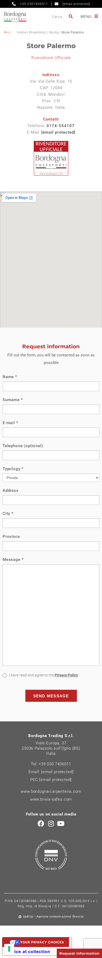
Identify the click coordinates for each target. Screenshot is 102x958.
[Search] (71, 17)
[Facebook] (41, 823)
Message (13, 559)
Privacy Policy (66, 675)
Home (22, 32)
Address (11, 490)
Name (10, 376)
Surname (13, 399)
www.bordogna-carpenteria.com (51, 791)
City (8, 513)
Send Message (51, 696)
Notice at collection (28, 951)
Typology (13, 468)
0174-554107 (61, 125)
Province (11, 536)
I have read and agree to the (43, 675)
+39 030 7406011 (55, 764)
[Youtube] (61, 823)
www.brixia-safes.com (51, 799)
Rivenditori (37, 32)
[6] (9, 949)
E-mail (10, 422)
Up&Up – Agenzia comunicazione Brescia (53, 916)
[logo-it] (15, 17)
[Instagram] (51, 823)
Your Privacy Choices (42, 942)
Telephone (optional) (23, 445)
